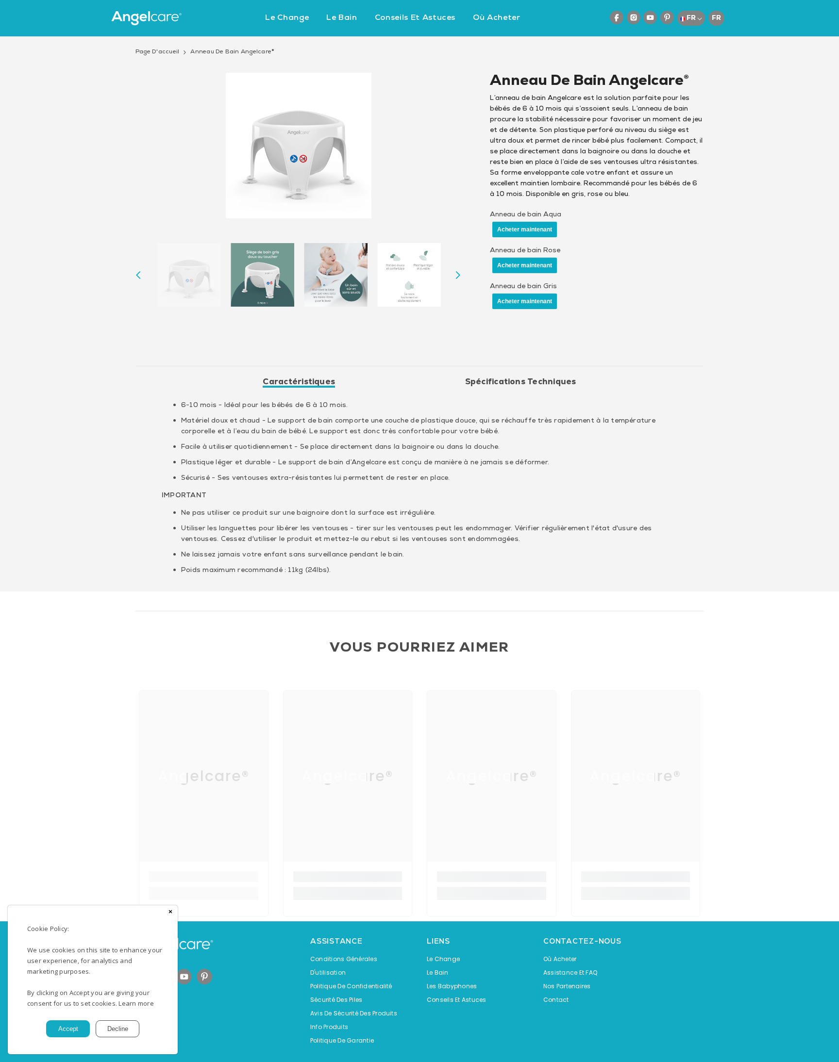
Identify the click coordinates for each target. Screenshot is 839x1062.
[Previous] (138, 275)
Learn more (135, 1003)
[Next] (458, 275)
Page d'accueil (157, 51)
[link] (203, 876)
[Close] (170, 912)
